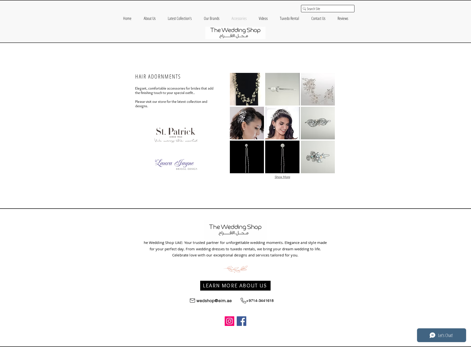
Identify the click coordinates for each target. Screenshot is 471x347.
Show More (282, 177)
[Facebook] (241, 321)
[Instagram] (229, 321)
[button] (247, 89)
